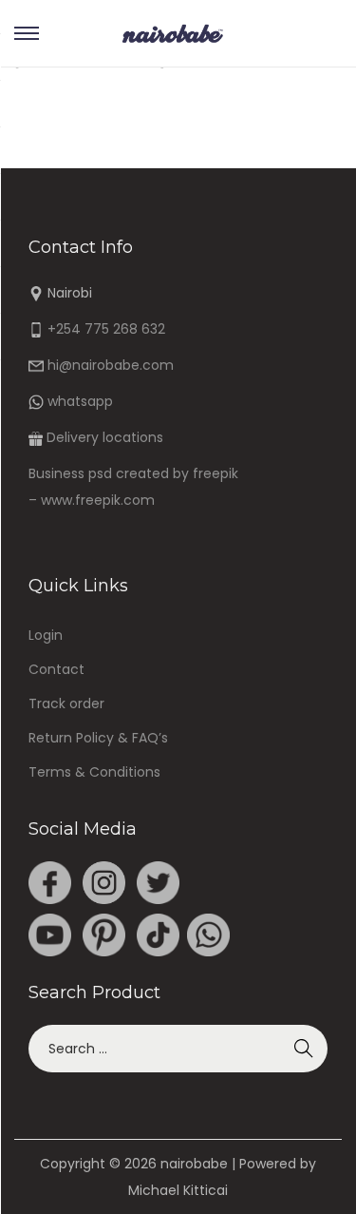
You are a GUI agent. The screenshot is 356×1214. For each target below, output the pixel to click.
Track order (66, 703)
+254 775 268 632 (106, 328)
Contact (56, 669)
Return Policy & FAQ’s (98, 737)
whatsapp (80, 401)
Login (45, 635)
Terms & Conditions (94, 771)
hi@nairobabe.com (110, 365)
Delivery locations (105, 437)
